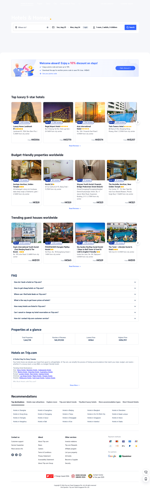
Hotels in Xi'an (67, 421)
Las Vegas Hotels (26, 376)
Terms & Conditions (44, 452)
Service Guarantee (17, 445)
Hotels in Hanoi (117, 418)
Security (67, 463)
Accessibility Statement (46, 460)
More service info (17, 449)
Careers (40, 449)
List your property (71, 452)
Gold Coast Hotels (38, 378)
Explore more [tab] (52, 402)
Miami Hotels (37, 376)
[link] (107, 4)
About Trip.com (43, 441)
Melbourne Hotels (25, 378)
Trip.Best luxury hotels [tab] (88, 402)
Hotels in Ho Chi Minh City (96, 414)
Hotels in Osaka (117, 421)
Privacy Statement (44, 456)
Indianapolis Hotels (44, 370)
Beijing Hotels (22, 372)
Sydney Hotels (50, 378)
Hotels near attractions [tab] (35, 402)
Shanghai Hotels (33, 372)
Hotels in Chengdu (19, 418)
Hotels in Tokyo (68, 414)
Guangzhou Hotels (46, 372)
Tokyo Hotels (21, 370)
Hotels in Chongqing (45, 414)
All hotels (68, 456)
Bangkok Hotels (32, 370)
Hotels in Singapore (94, 418)
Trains (48, 4)
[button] (80, 4)
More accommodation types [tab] (110, 402)
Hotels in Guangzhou (45, 410)
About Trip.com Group (45, 463)
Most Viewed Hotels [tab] (131, 402)
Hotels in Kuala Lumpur (120, 414)
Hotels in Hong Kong (20, 414)
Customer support (17, 441)
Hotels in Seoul (43, 418)
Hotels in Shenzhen (118, 410)
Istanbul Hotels (44, 374)
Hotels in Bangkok (93, 410)
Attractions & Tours (67, 4)
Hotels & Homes (27, 4)
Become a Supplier (71, 460)
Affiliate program (70, 449)
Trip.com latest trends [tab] (68, 402)
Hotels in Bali (42, 421)
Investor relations (71, 441)
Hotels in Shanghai (19, 410)
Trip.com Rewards (71, 445)
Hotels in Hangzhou (20, 421)
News (40, 445)
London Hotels (24, 374)
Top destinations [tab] (17, 402)
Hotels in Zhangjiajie (69, 418)
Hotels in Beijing (68, 410)
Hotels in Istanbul (93, 421)
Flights (39, 4)
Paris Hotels (34, 374)
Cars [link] (55, 4)
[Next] (138, 122)
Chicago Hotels (47, 376)
